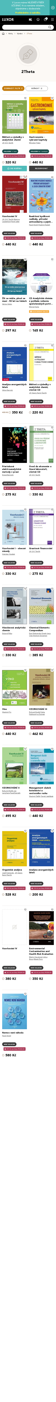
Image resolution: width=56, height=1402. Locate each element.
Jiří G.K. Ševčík (7, 143)
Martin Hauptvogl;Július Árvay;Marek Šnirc (38, 958)
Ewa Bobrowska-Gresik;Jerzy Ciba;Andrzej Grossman (40, 634)
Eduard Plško (7, 633)
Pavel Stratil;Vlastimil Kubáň (39, 225)
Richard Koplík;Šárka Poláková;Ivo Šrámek (37, 713)
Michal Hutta (34, 307)
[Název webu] (8, 19)
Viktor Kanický (7, 390)
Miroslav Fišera (34, 143)
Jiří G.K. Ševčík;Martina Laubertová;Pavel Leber (11, 220)
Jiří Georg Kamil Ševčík (38, 393)
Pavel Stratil (6, 1036)
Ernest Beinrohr (8, 475)
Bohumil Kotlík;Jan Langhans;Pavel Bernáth (11, 792)
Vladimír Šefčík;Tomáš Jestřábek (41, 796)
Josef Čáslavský (8, 873)
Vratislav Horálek (8, 554)
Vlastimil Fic (6, 712)
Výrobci (20, 33)
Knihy (11, 33)
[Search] (49, 27)
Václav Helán (7, 304)
